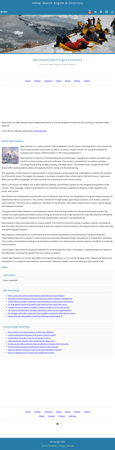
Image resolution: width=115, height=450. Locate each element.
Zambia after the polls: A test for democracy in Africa (29, 338)
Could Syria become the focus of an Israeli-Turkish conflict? (32, 335)
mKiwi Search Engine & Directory (57, 3)
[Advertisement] (57, 103)
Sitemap (72, 416)
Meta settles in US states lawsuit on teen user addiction (30, 332)
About (41, 416)
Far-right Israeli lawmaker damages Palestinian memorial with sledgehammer (39, 310)
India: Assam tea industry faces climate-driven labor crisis (31, 341)
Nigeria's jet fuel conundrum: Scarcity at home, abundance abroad (34, 350)
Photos (77, 80)
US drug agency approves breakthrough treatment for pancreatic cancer (37, 304)
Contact (51, 416)
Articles (37, 80)
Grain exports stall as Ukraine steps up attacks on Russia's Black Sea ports (38, 344)
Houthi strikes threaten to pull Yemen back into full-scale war (33, 347)
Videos (87, 80)
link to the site (40, 131)
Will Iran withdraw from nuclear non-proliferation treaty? (31, 352)
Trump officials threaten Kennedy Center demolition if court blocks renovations (40, 301)
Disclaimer (52, 446)
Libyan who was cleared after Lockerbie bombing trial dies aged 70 (35, 316)
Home (27, 80)
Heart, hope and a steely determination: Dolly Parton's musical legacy (36, 295)
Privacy (62, 416)
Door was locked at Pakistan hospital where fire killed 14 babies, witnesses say (40, 298)
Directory (48, 80)
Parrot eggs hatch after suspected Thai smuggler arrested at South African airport (41, 313)
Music (68, 80)
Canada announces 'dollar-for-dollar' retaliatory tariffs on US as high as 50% (38, 307)
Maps (58, 80)
